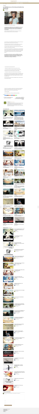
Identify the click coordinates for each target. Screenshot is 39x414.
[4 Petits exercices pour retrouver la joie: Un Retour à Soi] (19, 153)
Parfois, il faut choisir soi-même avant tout (8, 224)
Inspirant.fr (14, 1)
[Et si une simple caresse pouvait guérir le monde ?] (19, 133)
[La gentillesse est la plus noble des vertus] (19, 220)
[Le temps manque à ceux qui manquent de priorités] (19, 211)
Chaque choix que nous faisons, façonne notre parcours (8, 206)
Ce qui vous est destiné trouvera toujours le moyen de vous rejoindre (19, 129)
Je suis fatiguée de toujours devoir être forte (7, 128)
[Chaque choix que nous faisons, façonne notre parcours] (8, 201)
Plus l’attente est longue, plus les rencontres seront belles (8, 215)
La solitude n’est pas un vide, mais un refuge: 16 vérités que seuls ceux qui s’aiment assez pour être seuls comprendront (19, 118)
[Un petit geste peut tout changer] (19, 172)
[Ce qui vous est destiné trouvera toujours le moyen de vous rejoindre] (19, 124)
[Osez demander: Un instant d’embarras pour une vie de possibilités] (8, 367)
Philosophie (4, 116)
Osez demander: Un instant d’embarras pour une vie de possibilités (18, 365)
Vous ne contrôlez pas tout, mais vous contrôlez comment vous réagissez (8, 118)
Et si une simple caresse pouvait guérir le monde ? (19, 138)
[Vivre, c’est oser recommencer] (8, 182)
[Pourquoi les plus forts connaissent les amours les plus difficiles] (8, 133)
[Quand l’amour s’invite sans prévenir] (8, 388)
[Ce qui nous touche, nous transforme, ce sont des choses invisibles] (19, 162)
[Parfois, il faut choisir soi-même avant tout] (8, 220)
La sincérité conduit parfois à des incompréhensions (8, 167)
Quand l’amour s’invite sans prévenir (18, 385)
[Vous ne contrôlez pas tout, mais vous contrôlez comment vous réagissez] (8, 113)
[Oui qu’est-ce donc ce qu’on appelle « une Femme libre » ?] (19, 201)
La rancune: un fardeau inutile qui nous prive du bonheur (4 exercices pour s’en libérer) (19, 148)
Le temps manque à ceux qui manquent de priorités (18, 215)
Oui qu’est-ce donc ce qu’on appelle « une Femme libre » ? (18, 206)
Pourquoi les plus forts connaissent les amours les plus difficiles (8, 139)
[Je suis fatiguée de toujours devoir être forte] (8, 124)
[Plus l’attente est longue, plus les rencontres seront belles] (8, 211)
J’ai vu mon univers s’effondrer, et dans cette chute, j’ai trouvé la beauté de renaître (8, 197)
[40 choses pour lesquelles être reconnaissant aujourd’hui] (19, 192)
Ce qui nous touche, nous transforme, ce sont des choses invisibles (19, 168)
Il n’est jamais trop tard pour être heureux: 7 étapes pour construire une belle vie (19, 372)
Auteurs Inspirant (5, 410)
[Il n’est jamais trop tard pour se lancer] (8, 381)
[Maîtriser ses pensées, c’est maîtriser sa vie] (8, 172)
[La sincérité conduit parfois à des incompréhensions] (8, 162)
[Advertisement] (13, 37)
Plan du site (5, 411)
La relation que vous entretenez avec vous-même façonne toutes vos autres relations (19, 187)
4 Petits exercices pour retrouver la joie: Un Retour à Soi (19, 158)
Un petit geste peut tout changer (19, 176)
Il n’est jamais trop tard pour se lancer (19, 378)
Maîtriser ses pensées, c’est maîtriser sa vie (7, 177)
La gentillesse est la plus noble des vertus (19, 224)
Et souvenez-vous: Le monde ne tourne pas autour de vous (8, 148)
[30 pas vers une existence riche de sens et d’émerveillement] (8, 153)
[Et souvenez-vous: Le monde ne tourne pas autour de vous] (8, 143)
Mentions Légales (5, 409)
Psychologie (16, 116)
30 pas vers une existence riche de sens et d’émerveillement (8, 158)
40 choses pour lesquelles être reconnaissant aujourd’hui (19, 196)
